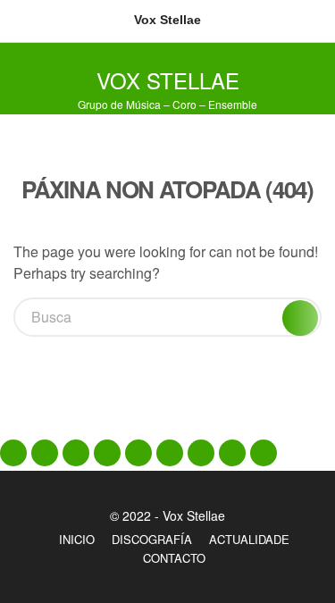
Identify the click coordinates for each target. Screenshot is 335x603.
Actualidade (249, 539)
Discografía (152, 539)
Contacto (174, 557)
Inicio (77, 539)
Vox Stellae (167, 80)
